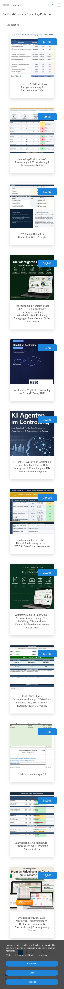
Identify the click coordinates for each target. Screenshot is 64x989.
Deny (32, 972)
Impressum (43, 955)
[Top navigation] (59, 5)
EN (49, 5)
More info (10, 951)
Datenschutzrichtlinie (24, 955)
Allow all (32, 982)
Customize (32, 963)
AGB (8, 955)
